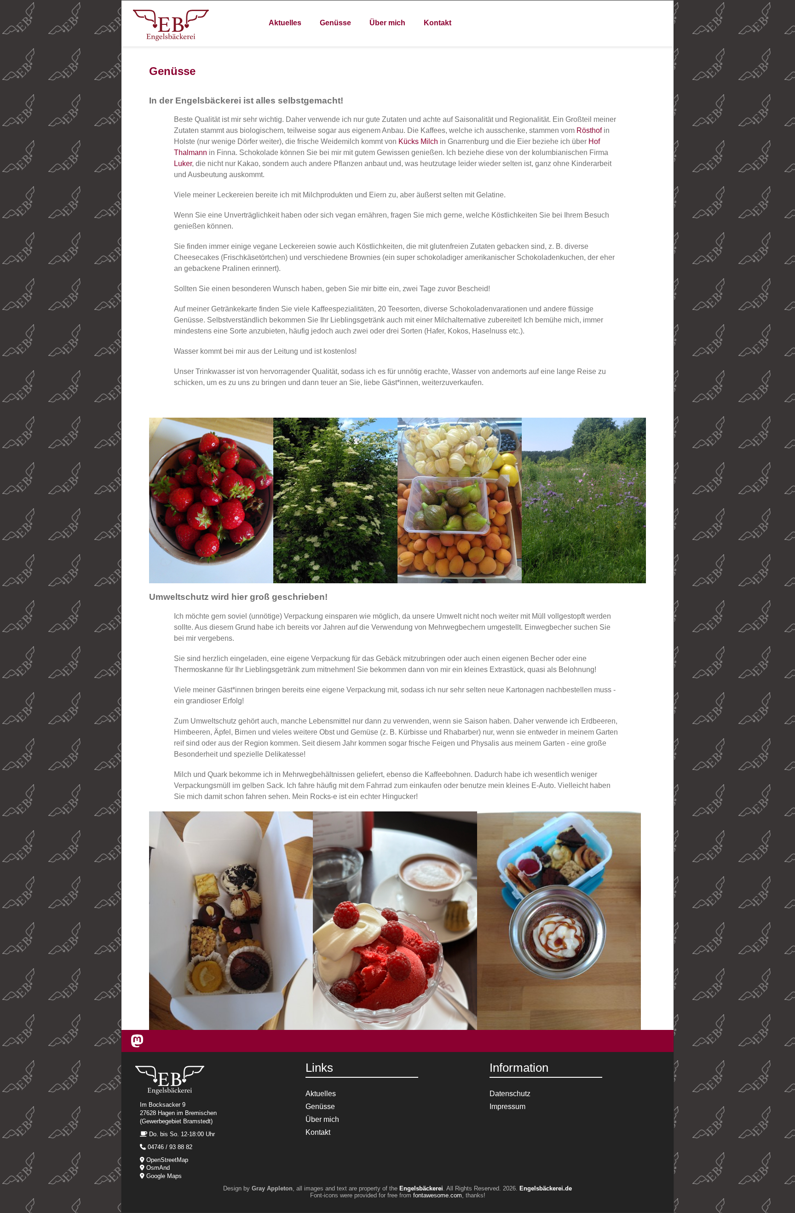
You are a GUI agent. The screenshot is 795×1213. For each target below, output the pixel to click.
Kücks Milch (418, 141)
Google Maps (163, 1176)
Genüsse (335, 23)
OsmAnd (157, 1167)
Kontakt (437, 23)
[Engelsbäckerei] (165, 38)
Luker (183, 163)
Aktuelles (285, 23)
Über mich (387, 23)
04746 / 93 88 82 (169, 1147)
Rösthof (589, 130)
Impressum (507, 1106)
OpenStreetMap (166, 1159)
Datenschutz (510, 1094)
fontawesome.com (437, 1195)
